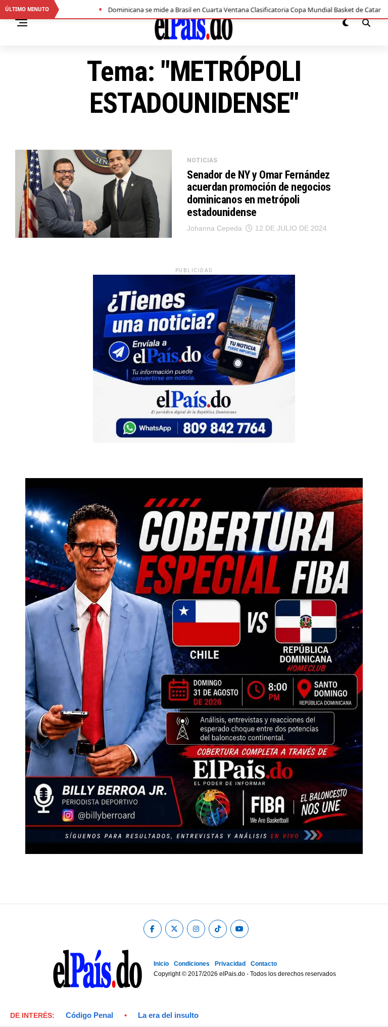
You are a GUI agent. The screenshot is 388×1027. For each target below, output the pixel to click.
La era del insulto (168, 1015)
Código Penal (89, 1015)
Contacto (264, 963)
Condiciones (192, 963)
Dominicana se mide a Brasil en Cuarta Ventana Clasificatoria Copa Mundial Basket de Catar (225, 9)
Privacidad (230, 963)
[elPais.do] (194, 440)
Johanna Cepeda (214, 228)
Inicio (161, 963)
